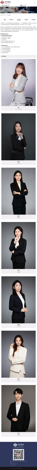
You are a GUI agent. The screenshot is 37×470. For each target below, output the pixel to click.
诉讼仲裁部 (26, 19)
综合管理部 (33, 19)
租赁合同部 (11, 19)
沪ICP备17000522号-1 (23, 468)
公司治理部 (19, 19)
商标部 (5, 19)
